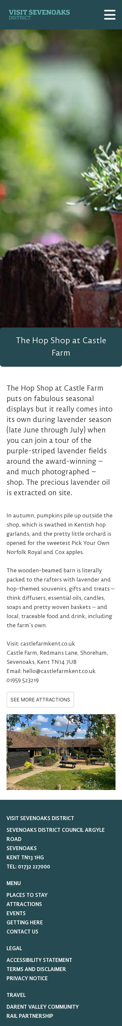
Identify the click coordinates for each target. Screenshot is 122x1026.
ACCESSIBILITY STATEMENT (39, 960)
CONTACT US (22, 932)
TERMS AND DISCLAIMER (36, 969)
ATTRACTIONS (24, 904)
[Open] (109, 14)
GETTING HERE (25, 922)
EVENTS (16, 913)
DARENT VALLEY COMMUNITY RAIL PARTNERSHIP (43, 1011)
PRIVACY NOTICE (27, 978)
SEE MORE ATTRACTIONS (40, 700)
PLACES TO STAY (27, 895)
